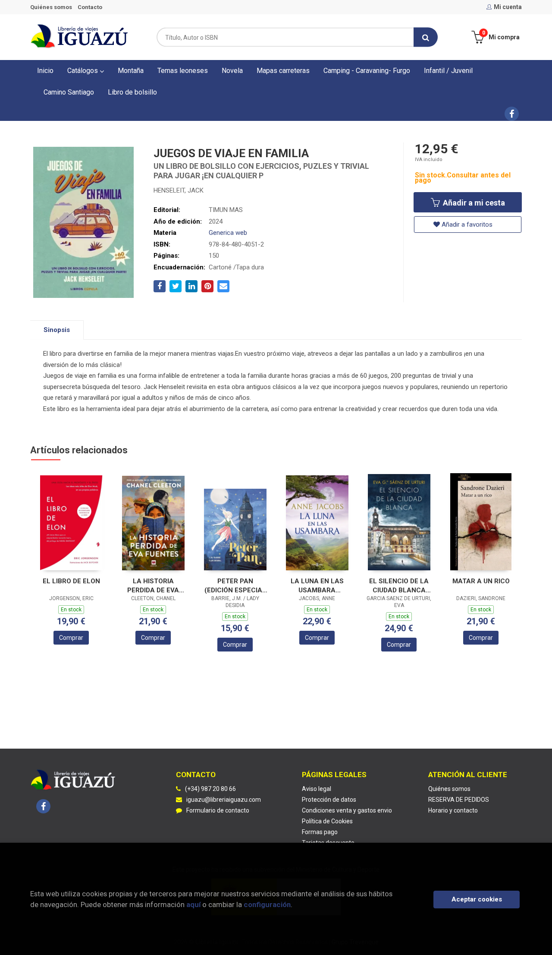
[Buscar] (426, 37)
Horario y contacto (453, 810)
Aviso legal (316, 788)
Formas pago (320, 832)
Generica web (228, 233)
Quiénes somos (51, 7)
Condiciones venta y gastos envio (347, 810)
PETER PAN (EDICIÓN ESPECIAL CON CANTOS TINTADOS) (235, 585)
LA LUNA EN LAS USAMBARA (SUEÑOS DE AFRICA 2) (317, 585)
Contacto (90, 7)
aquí (193, 904)
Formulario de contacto (217, 810)
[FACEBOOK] (512, 114)
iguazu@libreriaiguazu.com (223, 799)
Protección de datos (329, 799)
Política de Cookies (327, 821)
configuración (267, 904)
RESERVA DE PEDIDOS (458, 799)
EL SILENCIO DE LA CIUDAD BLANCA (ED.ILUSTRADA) (399, 585)
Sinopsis (57, 330)
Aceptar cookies (477, 899)
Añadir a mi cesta (473, 202)
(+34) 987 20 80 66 (210, 788)
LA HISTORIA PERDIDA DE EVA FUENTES (153, 585)
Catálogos (83, 70)
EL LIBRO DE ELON (71, 581)
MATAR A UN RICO (481, 581)
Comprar (71, 637)
